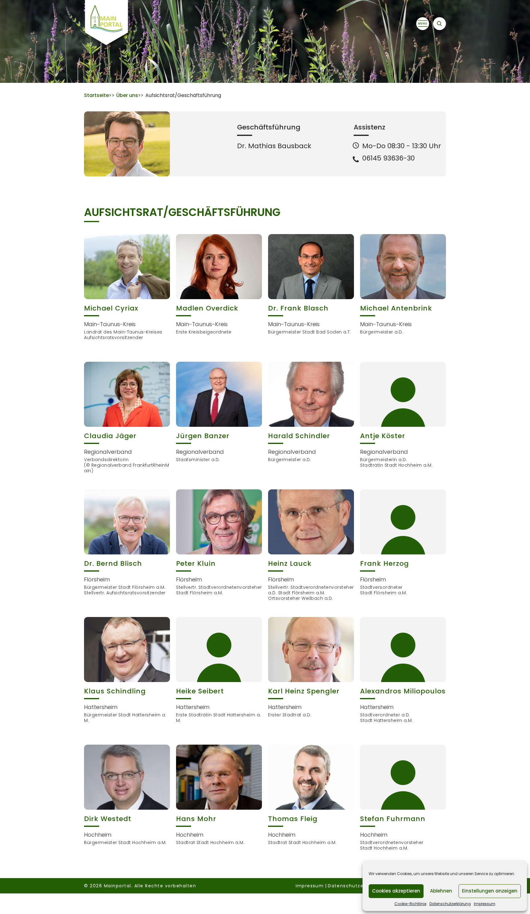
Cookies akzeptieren (396, 891)
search (439, 23)
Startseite (96, 95)
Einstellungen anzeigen (489, 891)
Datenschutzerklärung (450, 903)
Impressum (484, 903)
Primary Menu (422, 23)
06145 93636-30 (388, 158)
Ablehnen (441, 891)
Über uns (127, 95)
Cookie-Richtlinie (410, 903)
